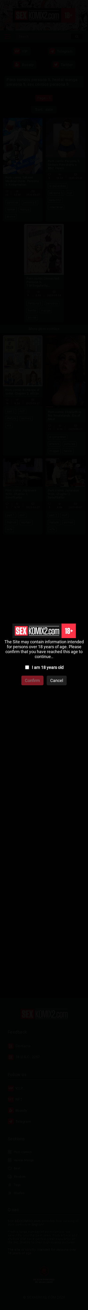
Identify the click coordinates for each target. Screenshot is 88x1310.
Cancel (56, 680)
